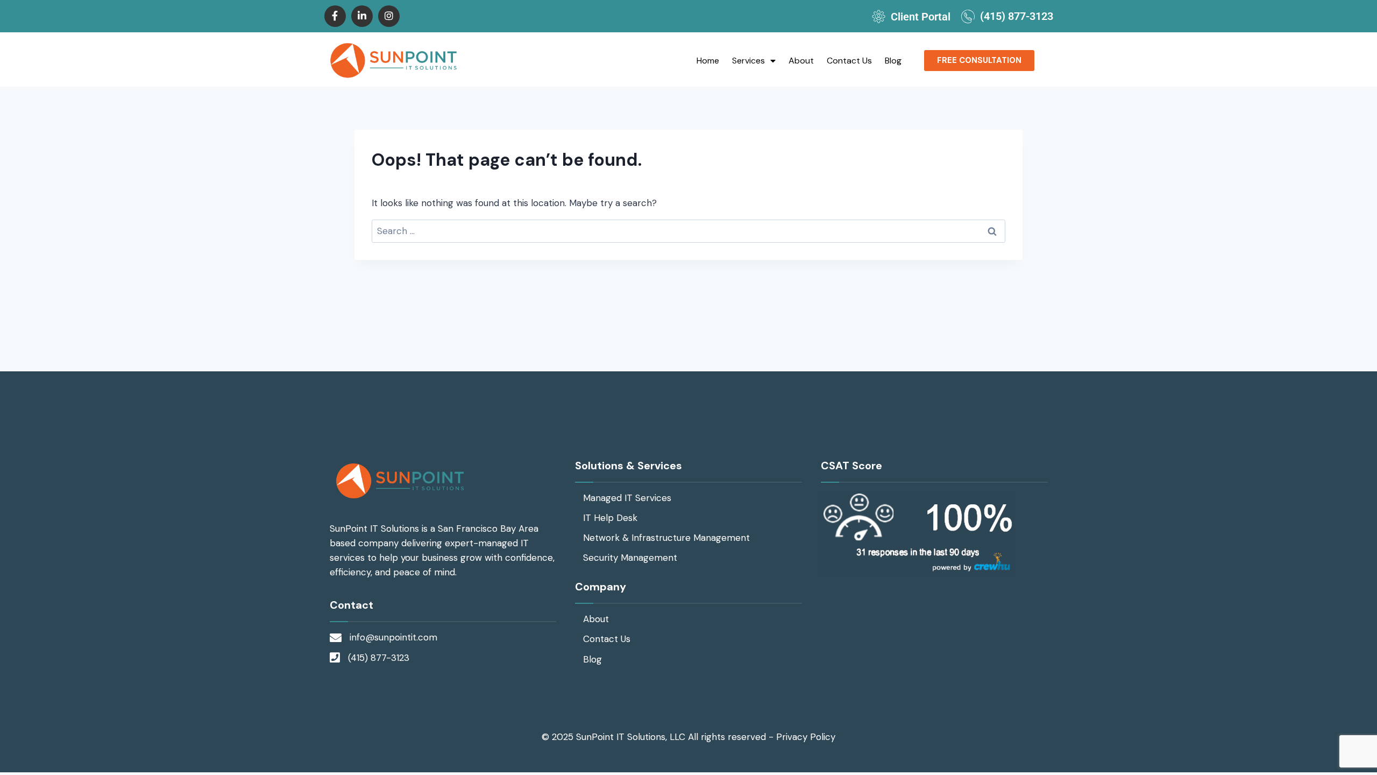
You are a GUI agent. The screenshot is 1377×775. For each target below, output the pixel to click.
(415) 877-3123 (1016, 16)
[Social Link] (335, 16)
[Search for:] (688, 231)
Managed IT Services (627, 498)
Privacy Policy (805, 737)
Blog (893, 60)
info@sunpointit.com (393, 637)
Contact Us (849, 60)
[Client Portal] (878, 16)
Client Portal (920, 16)
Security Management (630, 557)
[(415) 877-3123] (968, 16)
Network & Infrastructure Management (666, 538)
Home (708, 60)
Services (748, 60)
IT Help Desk (610, 518)
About (801, 60)
